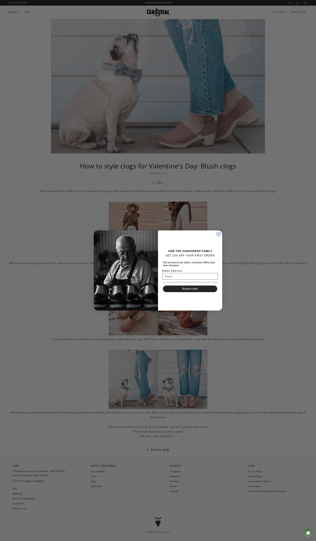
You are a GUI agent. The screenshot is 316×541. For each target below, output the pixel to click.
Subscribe (190, 288)
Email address (172, 270)
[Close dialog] (219, 234)
